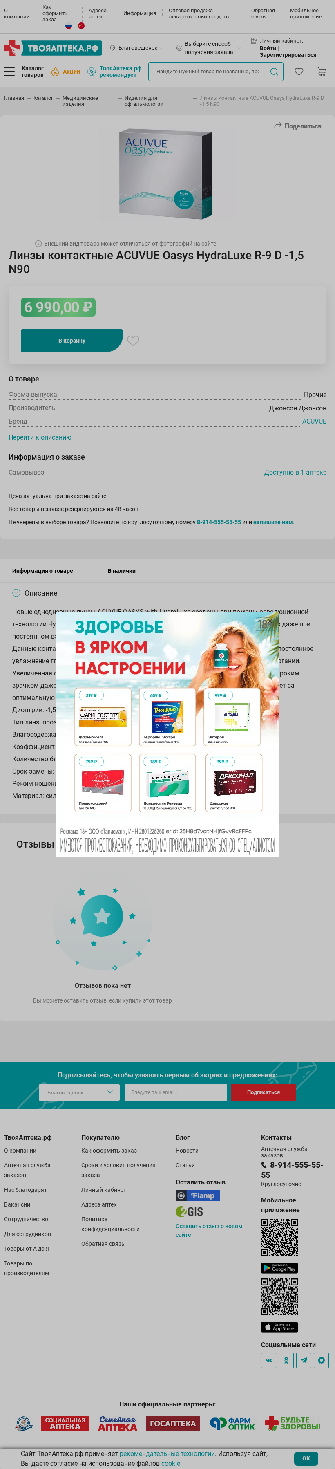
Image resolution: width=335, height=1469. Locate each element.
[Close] (270, 621)
